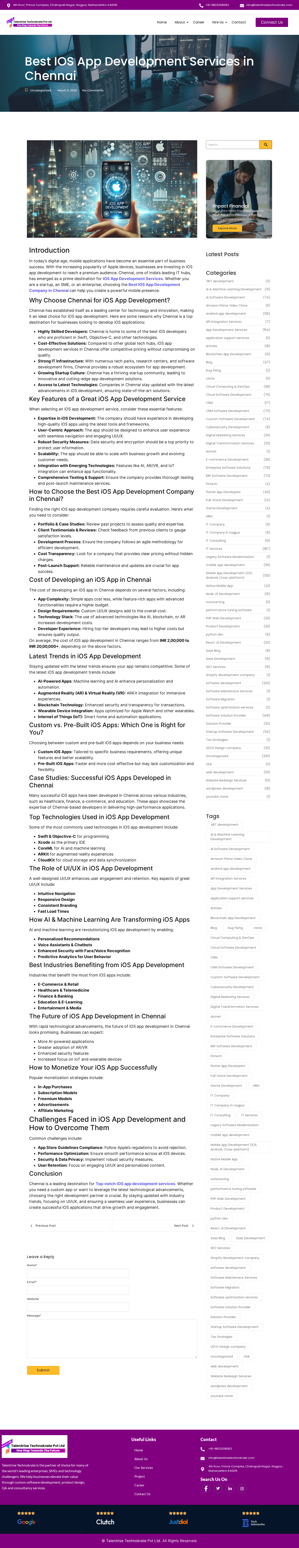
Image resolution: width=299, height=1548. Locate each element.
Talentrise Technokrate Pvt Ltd (133, 1541)
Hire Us (218, 22)
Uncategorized (40, 90)
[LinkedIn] (230, 1488)
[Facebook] (206, 1488)
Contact (239, 22)
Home (162, 22)
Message (34, 1315)
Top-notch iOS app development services (135, 1183)
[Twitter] (218, 1488)
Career (198, 22)
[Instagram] (242, 1488)
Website (33, 1299)
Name (32, 1265)
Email (32, 1282)
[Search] (265, 144)
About (180, 22)
